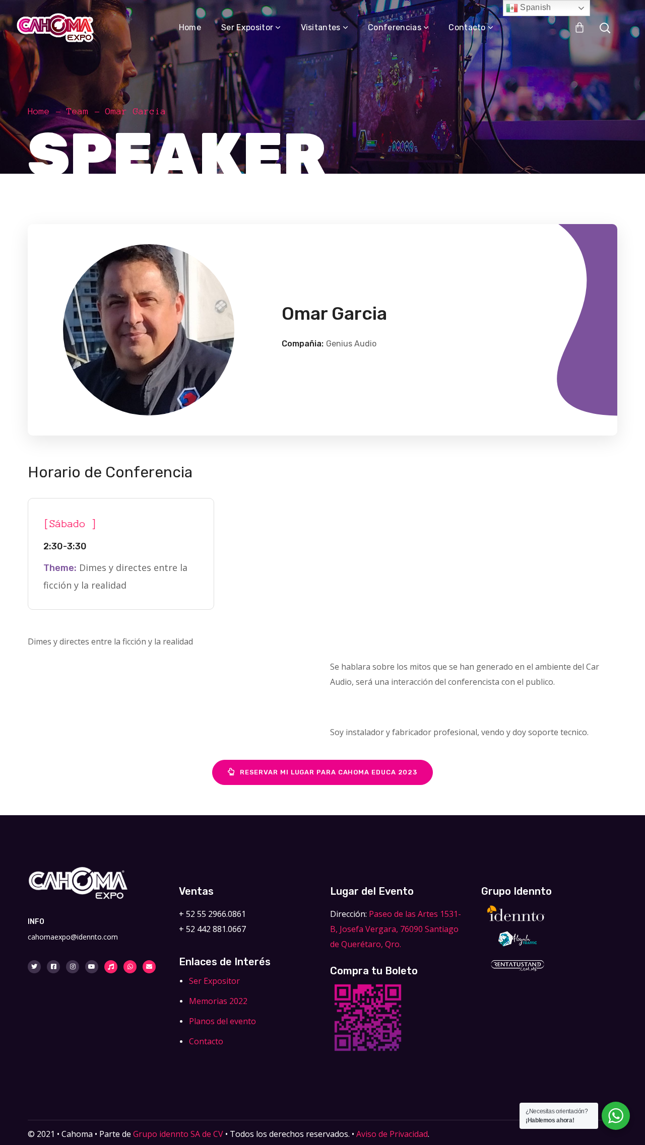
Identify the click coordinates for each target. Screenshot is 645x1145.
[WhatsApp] (130, 966)
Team (78, 111)
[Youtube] (91, 966)
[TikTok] (110, 966)
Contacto (206, 1041)
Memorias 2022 (218, 1001)
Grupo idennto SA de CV (178, 1133)
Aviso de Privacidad (392, 1133)
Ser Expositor (214, 980)
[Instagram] (72, 966)
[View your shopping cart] (579, 27)
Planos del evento (222, 1021)
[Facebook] (53, 966)
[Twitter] (34, 966)
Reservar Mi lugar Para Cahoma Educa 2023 (328, 772)
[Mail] (149, 966)
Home (39, 111)
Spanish (534, 7)
